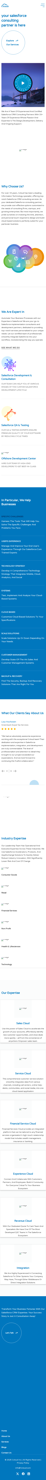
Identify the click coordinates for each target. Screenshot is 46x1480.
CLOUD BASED (8, 612)
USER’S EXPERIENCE (11, 541)
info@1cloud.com (23, 1468)
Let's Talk (9, 1333)
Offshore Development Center (18, 458)
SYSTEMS (5, 591)
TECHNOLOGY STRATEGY (13, 566)
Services (5, 1442)
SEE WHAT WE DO (10, 347)
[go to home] (4, 5)
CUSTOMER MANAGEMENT (14, 655)
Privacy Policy (23, 1463)
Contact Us (6, 1453)
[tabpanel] (23, 741)
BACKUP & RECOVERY (11, 676)
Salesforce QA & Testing (15, 425)
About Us (5, 1436)
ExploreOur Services (12, 42)
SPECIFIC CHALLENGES (12, 516)
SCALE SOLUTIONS (10, 633)
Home (4, 1431)
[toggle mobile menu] (43, 5)
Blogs (3, 1447)
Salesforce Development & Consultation (16, 377)
